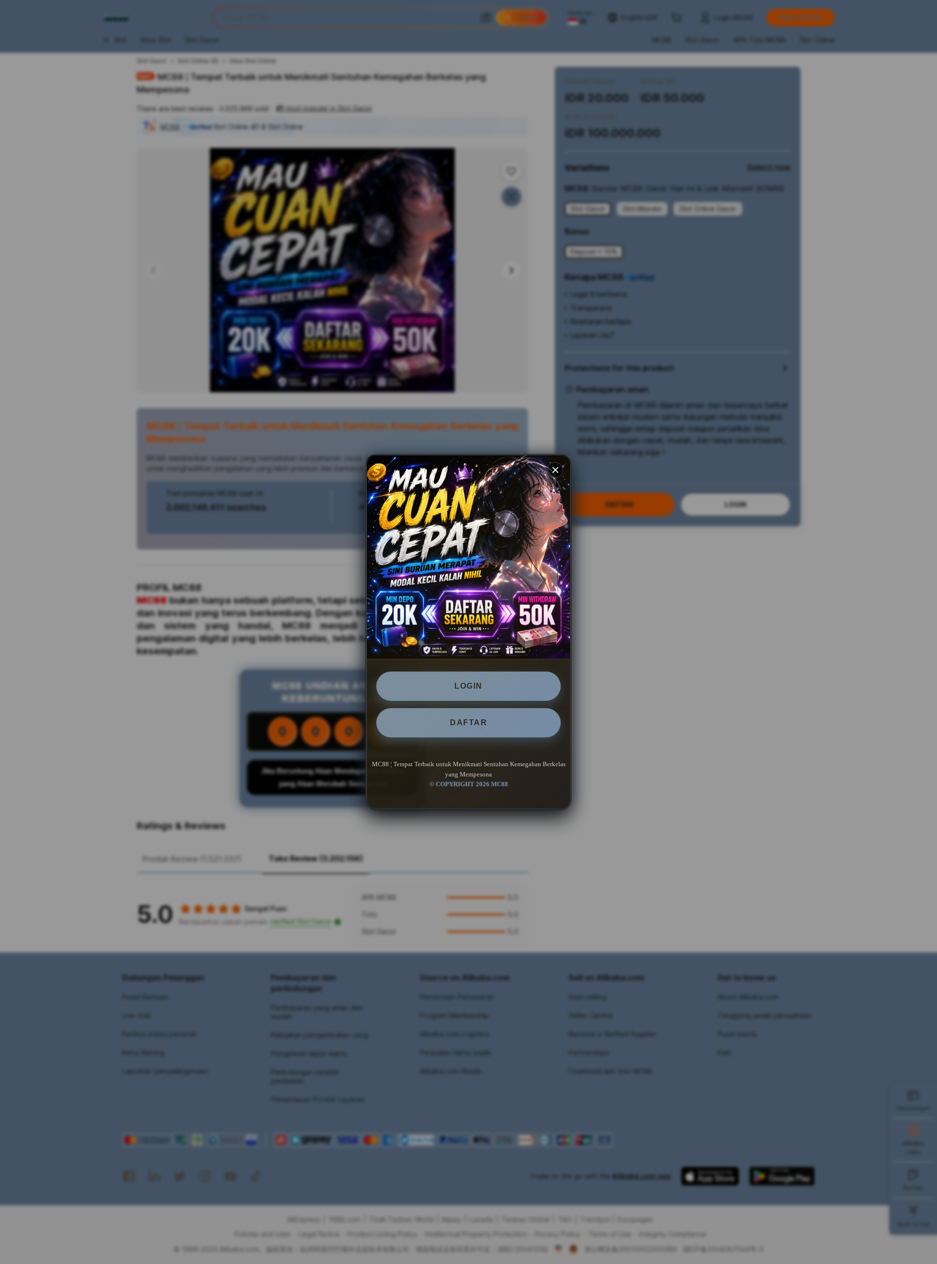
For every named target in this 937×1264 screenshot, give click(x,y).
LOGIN (468, 686)
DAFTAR (468, 722)
